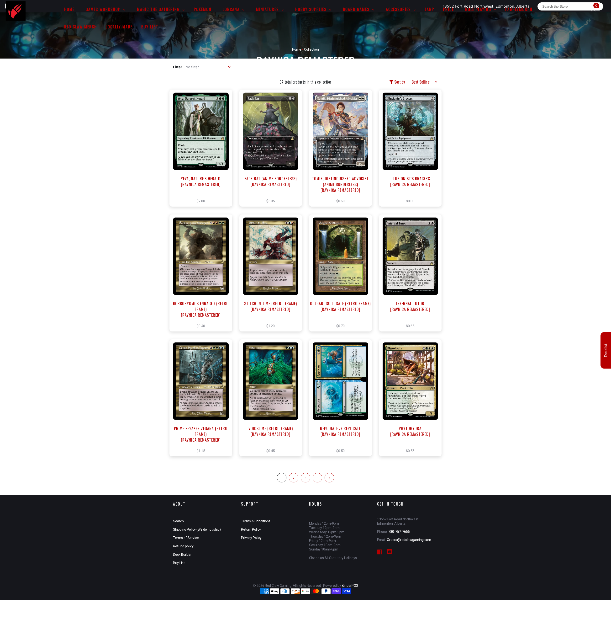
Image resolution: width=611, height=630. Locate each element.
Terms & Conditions (255, 521)
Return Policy (251, 529)
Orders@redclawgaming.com (409, 540)
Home (296, 49)
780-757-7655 (399, 532)
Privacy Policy (251, 538)
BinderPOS (350, 585)
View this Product (203, 153)
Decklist (606, 350)
